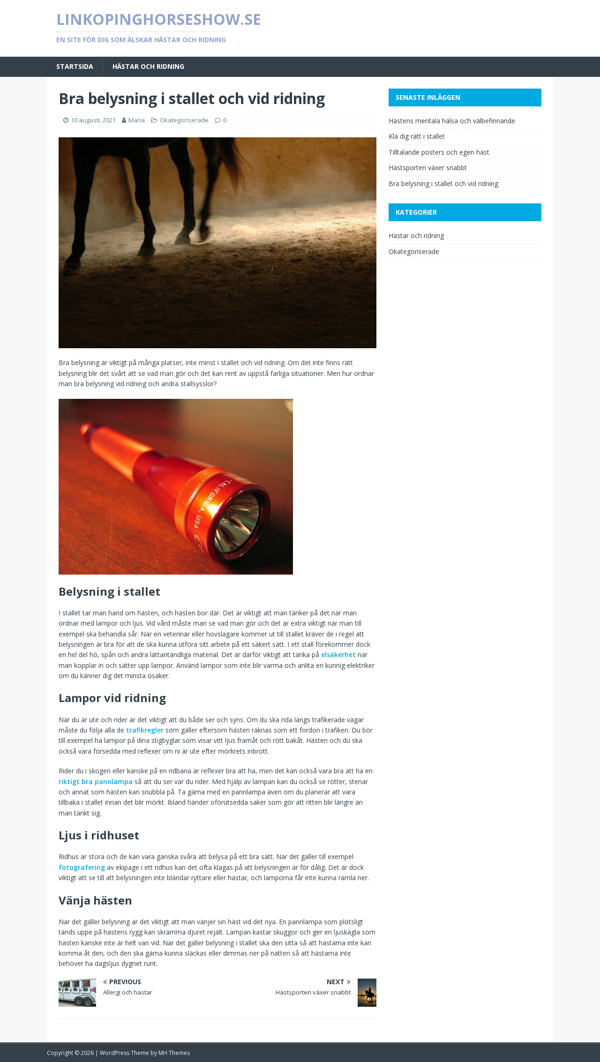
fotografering (82, 867)
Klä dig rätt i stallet (417, 136)
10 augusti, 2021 (93, 120)
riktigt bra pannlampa (96, 781)
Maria (136, 120)
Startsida (74, 66)
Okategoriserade (184, 120)
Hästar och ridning (148, 66)
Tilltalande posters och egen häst (439, 152)
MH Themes (174, 1053)
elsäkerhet (338, 654)
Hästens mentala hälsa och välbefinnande (452, 120)
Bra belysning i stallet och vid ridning (443, 183)
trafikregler (145, 729)
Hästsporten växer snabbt (428, 167)
